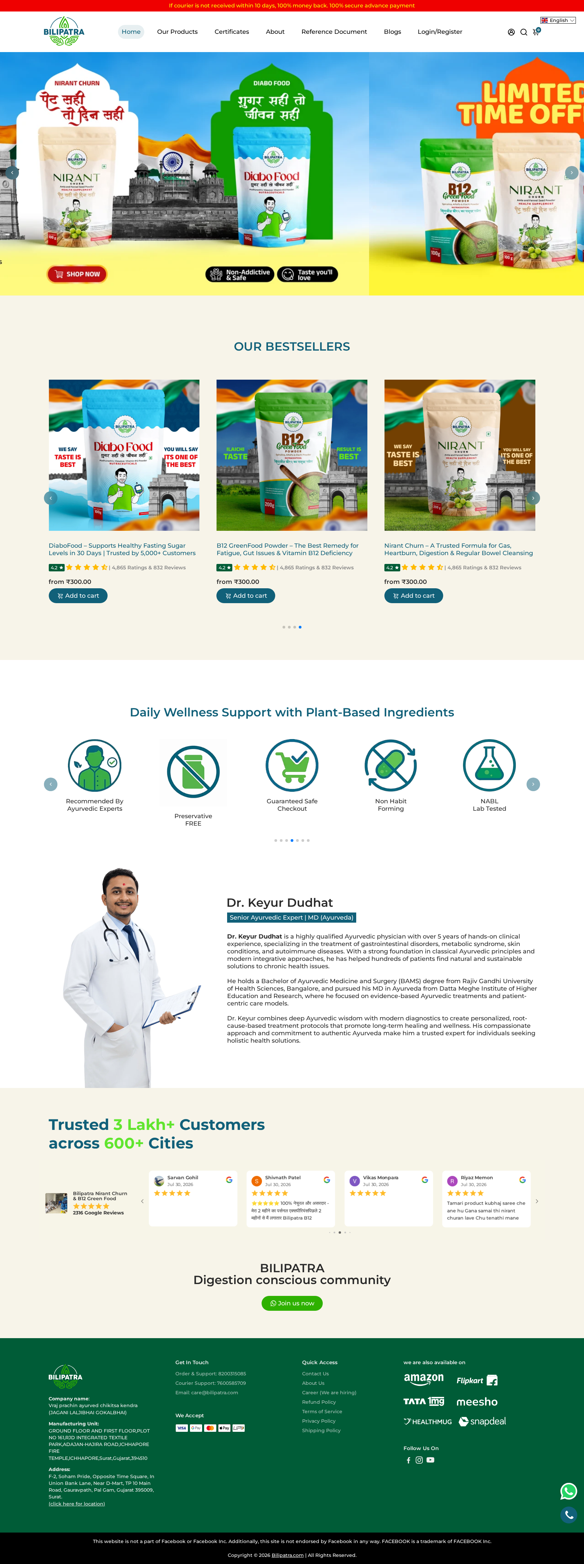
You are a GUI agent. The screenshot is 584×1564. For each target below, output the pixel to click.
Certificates (232, 31)
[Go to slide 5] (340, 1232)
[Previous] (12, 173)
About (275, 31)
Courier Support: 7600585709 (210, 1383)
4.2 (66, 568)
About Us (313, 1383)
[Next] (572, 173)
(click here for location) (77, 1504)
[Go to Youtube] (430, 1461)
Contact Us (315, 1373)
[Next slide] (533, 498)
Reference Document (334, 31)
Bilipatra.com (288, 1555)
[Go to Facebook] (408, 1461)
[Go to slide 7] (349, 1232)
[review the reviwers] (229, 1182)
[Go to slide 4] (334, 1232)
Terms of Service (322, 1411)
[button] (100, 567)
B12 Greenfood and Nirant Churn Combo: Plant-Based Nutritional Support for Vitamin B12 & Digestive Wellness (469, 553)
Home (131, 31)
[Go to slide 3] (329, 1232)
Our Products (177, 31)
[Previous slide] (50, 498)
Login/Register (440, 31)
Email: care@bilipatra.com (206, 1392)
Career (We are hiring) (329, 1392)
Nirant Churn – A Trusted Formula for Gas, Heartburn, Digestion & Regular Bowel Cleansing (303, 549)
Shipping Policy (321, 1430)
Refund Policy (319, 1402)
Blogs (392, 31)
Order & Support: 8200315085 (210, 1373)
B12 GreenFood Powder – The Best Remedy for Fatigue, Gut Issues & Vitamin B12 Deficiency (132, 549)
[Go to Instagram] (419, 1461)
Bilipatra (71, 538)
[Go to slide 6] (345, 1232)
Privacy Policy (319, 1421)
